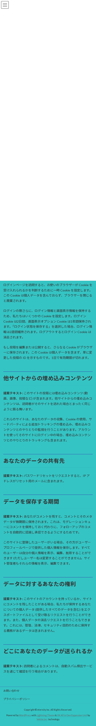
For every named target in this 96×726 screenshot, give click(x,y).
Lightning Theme (46, 715)
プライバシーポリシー (16, 699)
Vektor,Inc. (42, 719)
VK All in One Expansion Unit (72, 715)
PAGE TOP (89, 699)
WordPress (25, 715)
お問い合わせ (11, 690)
